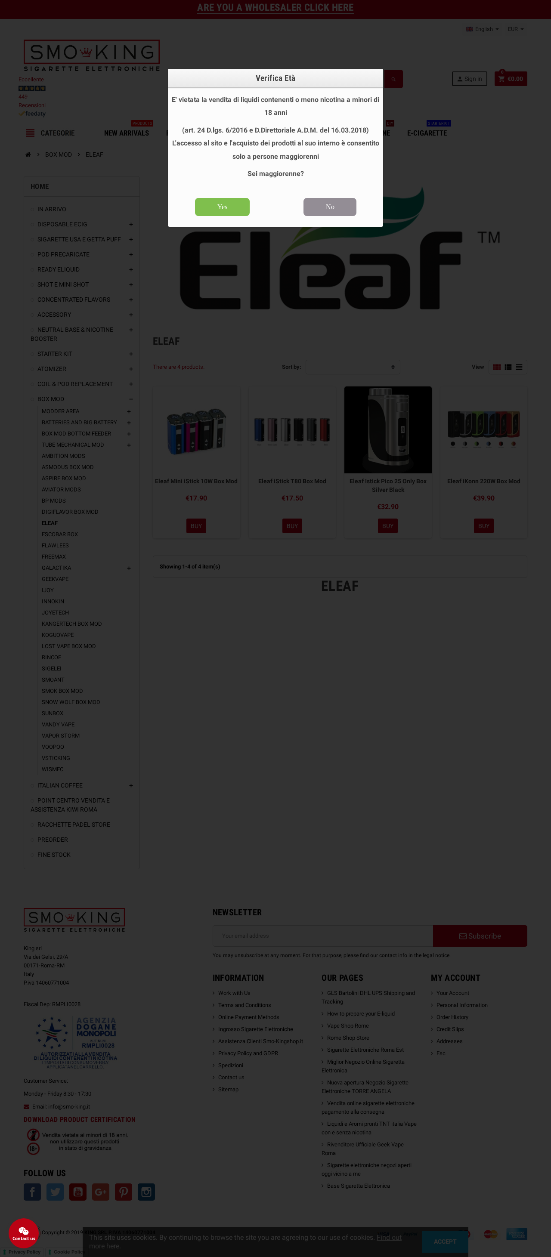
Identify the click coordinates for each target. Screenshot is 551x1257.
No (330, 206)
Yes (222, 206)
